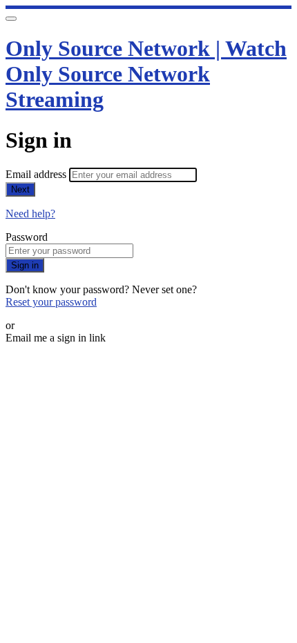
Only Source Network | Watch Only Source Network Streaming (146, 74)
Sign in (25, 265)
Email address (37, 174)
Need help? (30, 213)
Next (20, 189)
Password (27, 237)
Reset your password (51, 302)
